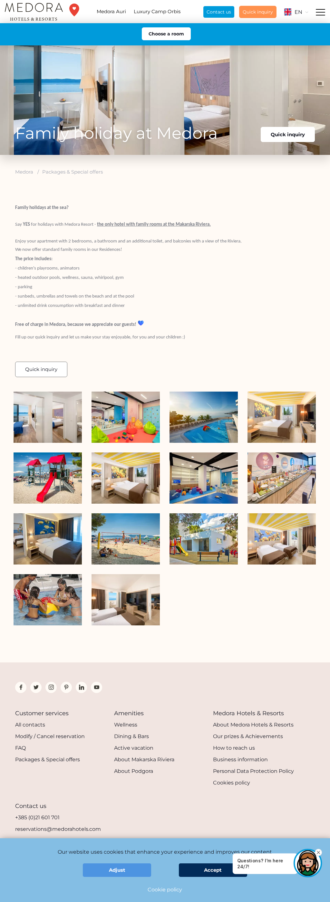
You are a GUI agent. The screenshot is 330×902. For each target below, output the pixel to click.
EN (298, 12)
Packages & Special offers (47, 759)
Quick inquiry (258, 12)
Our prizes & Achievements (248, 736)
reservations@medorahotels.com (58, 829)
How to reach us (234, 748)
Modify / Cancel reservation (50, 736)
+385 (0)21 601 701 (37, 817)
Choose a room (166, 34)
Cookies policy (231, 783)
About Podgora (133, 771)
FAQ (20, 748)
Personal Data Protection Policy (253, 771)
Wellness (125, 725)
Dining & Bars (131, 736)
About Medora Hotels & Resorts (253, 725)
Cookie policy (165, 890)
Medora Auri (111, 11)
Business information (240, 759)
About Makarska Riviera (144, 759)
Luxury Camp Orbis (157, 11)
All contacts (30, 725)
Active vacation (133, 748)
